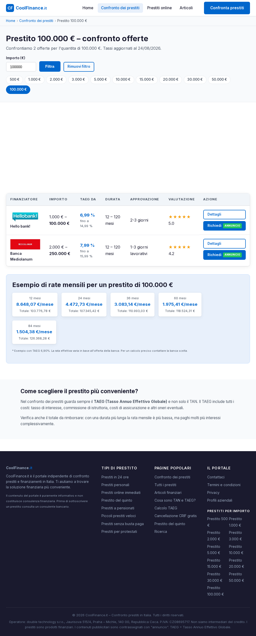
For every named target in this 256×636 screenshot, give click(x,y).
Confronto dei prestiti (120, 7)
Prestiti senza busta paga (123, 524)
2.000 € (56, 79)
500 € (15, 79)
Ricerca (160, 531)
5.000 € (100, 79)
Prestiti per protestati (119, 531)
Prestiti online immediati (121, 492)
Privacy (213, 492)
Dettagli (214, 214)
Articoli (186, 7)
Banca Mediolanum (21, 256)
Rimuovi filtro (79, 66)
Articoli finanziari (168, 492)
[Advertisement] (128, 140)
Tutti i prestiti (165, 485)
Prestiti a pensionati (118, 508)
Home (87, 7)
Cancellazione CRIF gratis (175, 516)
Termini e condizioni (223, 485)
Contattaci (215, 477)
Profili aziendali (219, 500)
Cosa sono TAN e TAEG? (175, 500)
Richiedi (224, 226)
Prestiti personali (115, 485)
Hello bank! (20, 226)
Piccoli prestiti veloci (119, 516)
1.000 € (34, 79)
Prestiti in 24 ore (115, 477)
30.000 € (195, 79)
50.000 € (219, 79)
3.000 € (78, 79)
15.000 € (147, 79)
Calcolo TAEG (165, 508)
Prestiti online (159, 7)
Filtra (49, 66)
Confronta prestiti (227, 7)
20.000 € (170, 79)
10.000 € (123, 79)
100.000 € (18, 89)
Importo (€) (15, 58)
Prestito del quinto (117, 500)
